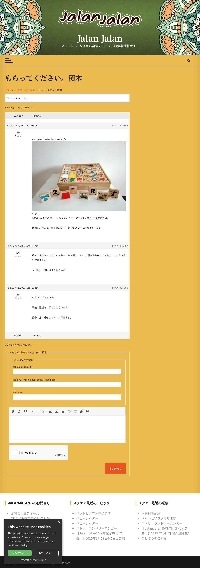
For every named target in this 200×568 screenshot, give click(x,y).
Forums (18, 89)
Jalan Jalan (100, 38)
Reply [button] (115, 125)
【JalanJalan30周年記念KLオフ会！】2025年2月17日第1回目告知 (100, 535)
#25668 (124, 287)
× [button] (59, 522)
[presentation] (12, 411)
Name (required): (22, 366)
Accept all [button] (19, 553)
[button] (13, 411)
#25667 (124, 245)
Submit (115, 468)
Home (8, 89)
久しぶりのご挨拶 (154, 538)
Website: (18, 392)
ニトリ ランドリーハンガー (96, 528)
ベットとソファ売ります (93, 513)
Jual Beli (29, 89)
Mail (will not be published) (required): (34, 379)
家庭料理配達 (150, 513)
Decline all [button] (46, 553)
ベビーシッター (87, 518)
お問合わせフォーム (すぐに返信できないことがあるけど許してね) (30, 518)
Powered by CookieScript (33, 560)
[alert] (33, 541)
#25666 (124, 125)
